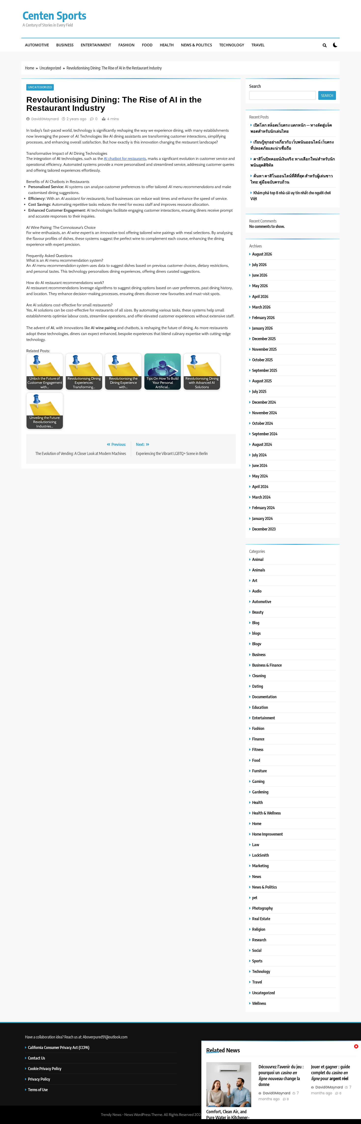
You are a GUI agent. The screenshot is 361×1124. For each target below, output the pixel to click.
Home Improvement (267, 834)
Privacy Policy (39, 1079)
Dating (257, 686)
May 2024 (260, 475)
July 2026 (259, 264)
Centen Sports (54, 15)
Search (255, 86)
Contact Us (36, 1057)
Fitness (257, 749)
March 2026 (261, 307)
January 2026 (262, 328)
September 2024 (265, 433)
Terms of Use (38, 1089)
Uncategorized (40, 87)
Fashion (126, 44)
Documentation (264, 696)
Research (259, 939)
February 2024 (263, 507)
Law (255, 844)
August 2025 (262, 380)
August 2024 (262, 444)
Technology (231, 44)
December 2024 (264, 402)
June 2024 (259, 465)
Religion (258, 929)
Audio (257, 591)
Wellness (259, 1003)
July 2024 (259, 454)
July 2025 (259, 391)
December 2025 (264, 338)
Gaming (258, 781)
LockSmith (260, 855)
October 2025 (262, 359)
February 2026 (263, 317)
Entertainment (96, 44)
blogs (256, 633)
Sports (257, 960)
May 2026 (260, 285)
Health (167, 44)
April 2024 (260, 486)
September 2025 (264, 370)
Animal (258, 559)
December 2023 (264, 528)
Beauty (258, 612)
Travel (257, 44)
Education (260, 707)
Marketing (260, 865)
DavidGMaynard (45, 118)
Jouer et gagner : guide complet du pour (330, 1072)
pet (254, 897)
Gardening (260, 791)
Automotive (37, 44)
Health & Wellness (266, 812)
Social (257, 950)
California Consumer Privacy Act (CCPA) (58, 1047)
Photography (262, 908)
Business (64, 44)
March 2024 (261, 497)
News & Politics (196, 44)
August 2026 (262, 254)
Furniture (259, 770)
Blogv (256, 643)
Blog (255, 622)
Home (256, 823)
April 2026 (260, 296)
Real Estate (261, 918)
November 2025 (264, 349)
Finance (258, 738)
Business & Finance (267, 665)
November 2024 (264, 412)
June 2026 (259, 275)
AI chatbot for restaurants (125, 158)
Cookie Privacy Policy (44, 1068)
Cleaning (259, 675)
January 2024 (262, 518)
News (256, 876)
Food (147, 44)
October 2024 (262, 423)
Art (254, 580)
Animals (258, 569)
